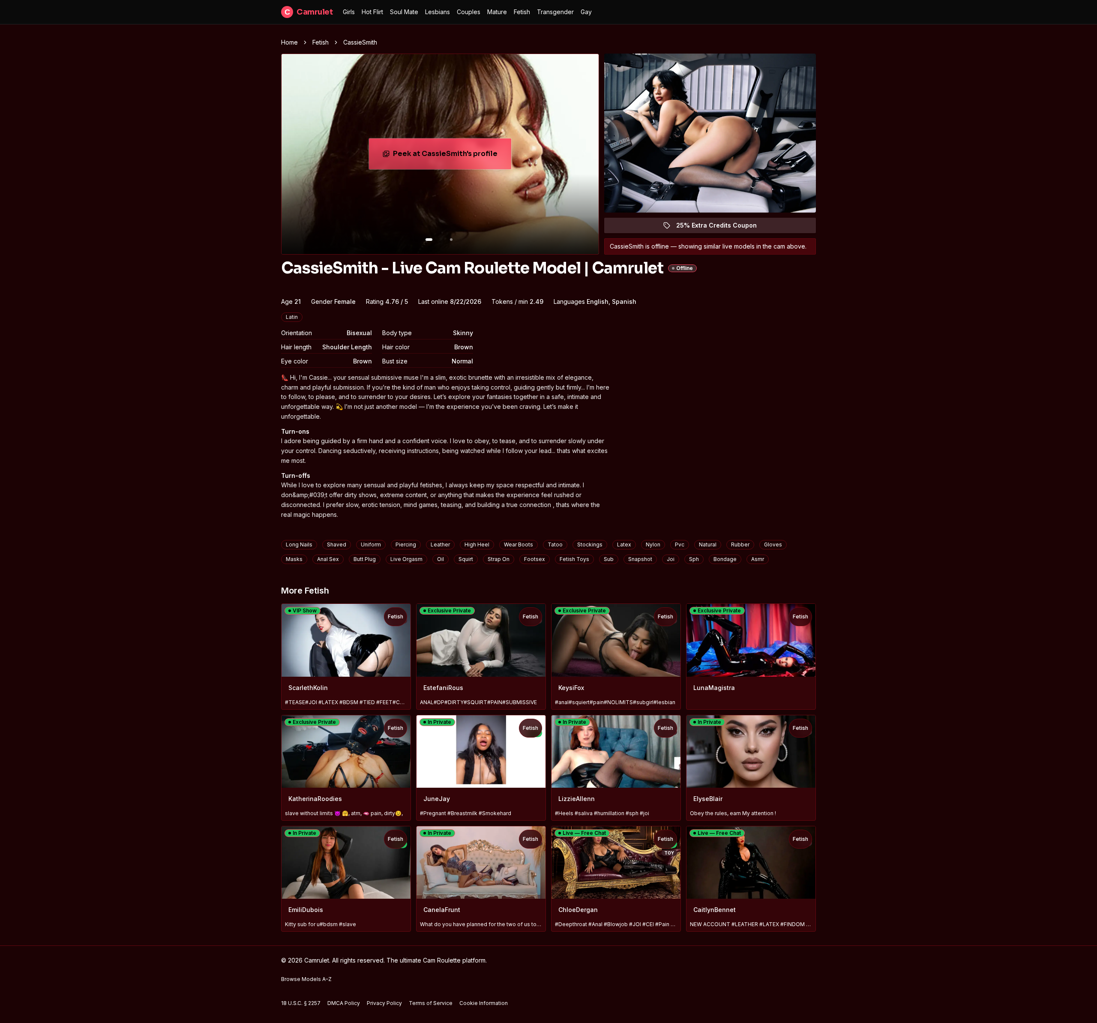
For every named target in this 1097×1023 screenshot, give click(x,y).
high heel (477, 544)
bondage (725, 559)
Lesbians (437, 11)
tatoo (555, 544)
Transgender (555, 11)
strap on (499, 559)
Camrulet (309, 12)
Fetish (522, 11)
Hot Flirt (372, 11)
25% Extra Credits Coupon (721, 227)
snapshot (640, 559)
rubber (740, 544)
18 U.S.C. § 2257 (301, 1003)
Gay (586, 11)
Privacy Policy (384, 1003)
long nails (299, 544)
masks (294, 559)
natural (707, 544)
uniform (371, 544)
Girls (349, 11)
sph (694, 559)
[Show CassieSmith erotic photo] (429, 239)
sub (609, 559)
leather (440, 544)
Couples (468, 11)
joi (670, 559)
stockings (589, 544)
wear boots (518, 544)
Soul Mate (404, 11)
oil (440, 559)
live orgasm (406, 559)
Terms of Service (431, 1003)
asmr (757, 559)
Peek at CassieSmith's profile (449, 156)
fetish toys (574, 559)
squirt (466, 559)
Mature (497, 11)
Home (289, 42)
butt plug (365, 559)
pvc (679, 544)
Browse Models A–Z (306, 979)
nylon (653, 544)
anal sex (328, 559)
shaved (336, 544)
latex (624, 544)
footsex (534, 559)
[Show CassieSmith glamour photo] (451, 239)
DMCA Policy (343, 1003)
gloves (773, 544)
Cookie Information (483, 1003)
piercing (406, 544)
